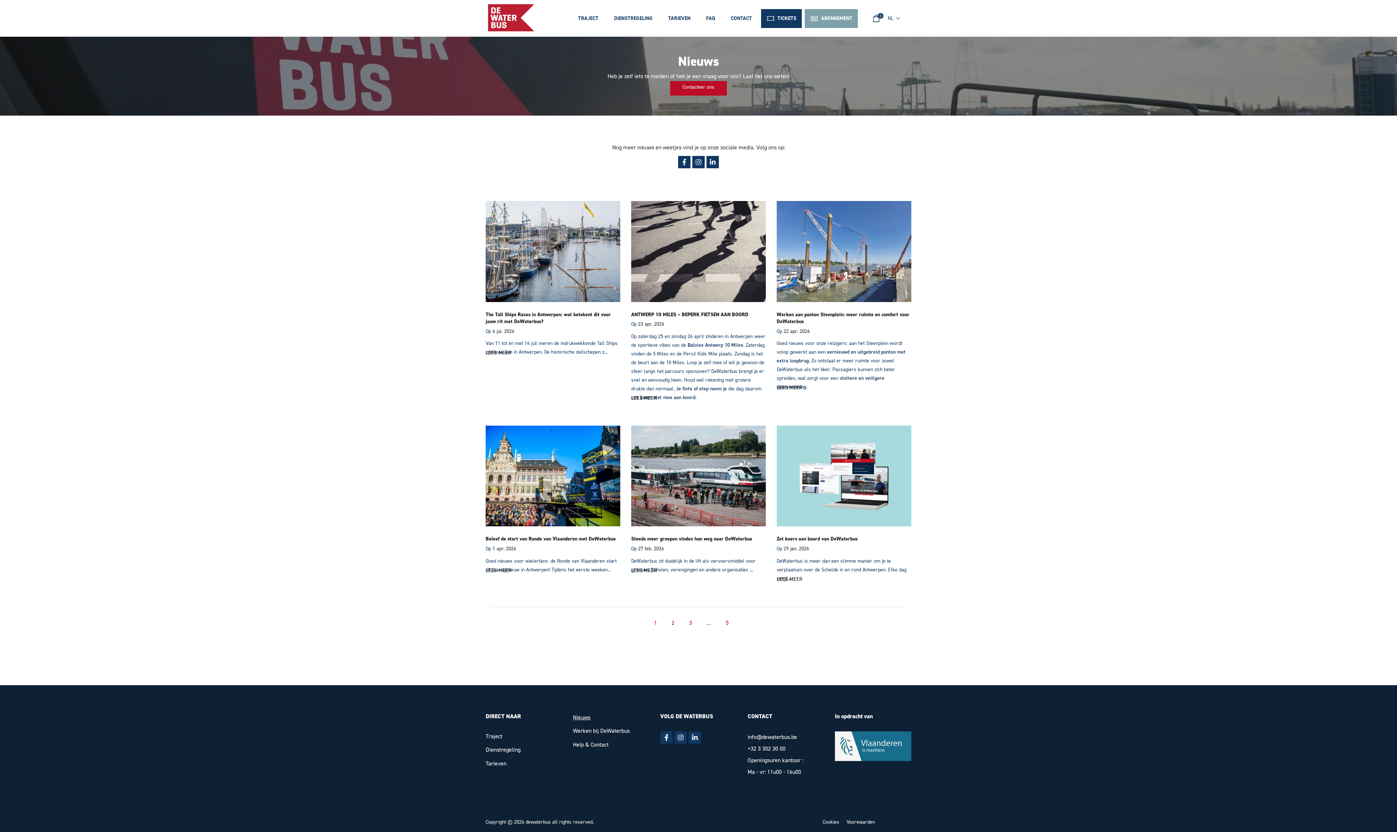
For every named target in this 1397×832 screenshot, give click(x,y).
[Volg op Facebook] (684, 162)
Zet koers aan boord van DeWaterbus (817, 538)
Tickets (785, 18)
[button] (894, 18)
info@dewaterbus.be (772, 737)
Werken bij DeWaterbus (601, 731)
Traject (588, 18)
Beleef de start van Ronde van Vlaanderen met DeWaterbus (551, 538)
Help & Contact (591, 744)
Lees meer (498, 352)
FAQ (710, 18)
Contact (741, 18)
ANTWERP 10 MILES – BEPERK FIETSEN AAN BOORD (689, 314)
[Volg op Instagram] (698, 162)
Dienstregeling (633, 18)
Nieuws (581, 717)
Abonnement (835, 18)
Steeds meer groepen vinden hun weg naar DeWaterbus (691, 538)
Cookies (831, 822)
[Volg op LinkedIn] (713, 162)
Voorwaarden (861, 822)
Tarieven (679, 18)
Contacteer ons (698, 87)
